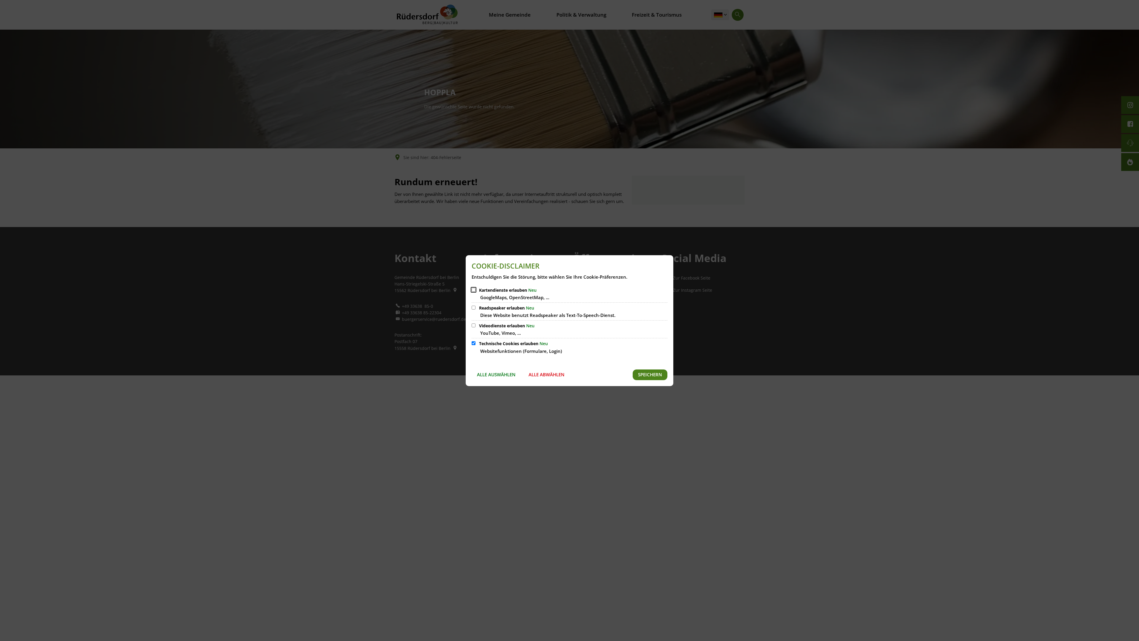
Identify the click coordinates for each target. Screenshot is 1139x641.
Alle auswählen (496, 374)
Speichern (650, 374)
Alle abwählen (546, 374)
